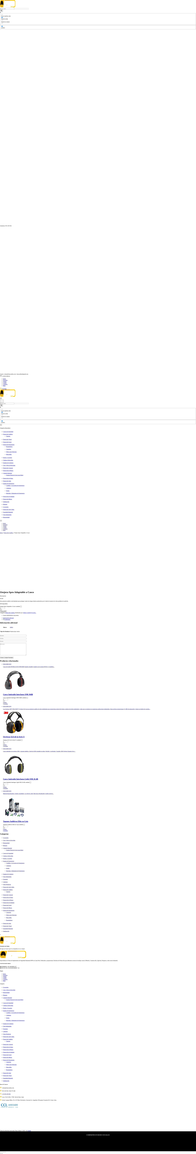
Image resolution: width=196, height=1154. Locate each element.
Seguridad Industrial (8, 512)
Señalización (6, 501)
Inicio (4, 378)
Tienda (4, 381)
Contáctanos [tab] (7, 619)
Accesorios (5, 507)
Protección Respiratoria (8, 444)
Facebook (63, 1138)
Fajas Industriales (7, 514)
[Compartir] (3, 1152)
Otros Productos (7, 884)
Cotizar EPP (3, 611)
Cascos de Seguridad (8, 431)
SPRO (11, 627)
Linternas (5, 882)
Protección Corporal (8, 468)
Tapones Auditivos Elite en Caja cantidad (13, 824)
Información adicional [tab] (8, 618)
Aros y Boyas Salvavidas (9, 465)
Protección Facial (7, 442)
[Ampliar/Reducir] (0, 1152)
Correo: (2, 374)
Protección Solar (7, 481)
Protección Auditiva (8, 434)
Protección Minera (7, 499)
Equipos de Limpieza (8, 462)
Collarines (8, 488)
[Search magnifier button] (1, 11)
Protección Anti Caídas (8, 509)
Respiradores (9, 446)
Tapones (8, 436)
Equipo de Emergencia (8, 483)
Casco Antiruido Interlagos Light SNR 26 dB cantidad (16, 782)
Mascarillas (9, 454)
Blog (4, 385)
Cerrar (1, 1150)
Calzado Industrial (7, 473)
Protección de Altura (8, 478)
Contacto (5, 384)
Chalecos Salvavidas (8, 460)
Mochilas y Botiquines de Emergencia (15, 493)
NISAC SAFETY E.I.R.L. (29, 612)
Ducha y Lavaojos (7, 457)
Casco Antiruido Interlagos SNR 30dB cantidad (14, 697)
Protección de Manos (8, 470)
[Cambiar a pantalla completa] (2, 1152)
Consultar (4, 388)
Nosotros (5, 380)
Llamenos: (2, 225)
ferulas (7, 490)
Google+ (63, 1143)
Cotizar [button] (5, 702)
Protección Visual (7, 439)
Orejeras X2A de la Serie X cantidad (12, 740)
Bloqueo (5, 504)
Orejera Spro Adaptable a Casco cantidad (10, 606)
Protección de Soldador (8, 496)
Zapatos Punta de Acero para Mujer (14, 475)
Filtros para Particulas (11, 451)
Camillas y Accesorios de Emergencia (15, 485)
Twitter (63, 1140)
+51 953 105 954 (6, 1094)
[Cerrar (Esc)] (5, 1152)
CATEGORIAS (6, 376)
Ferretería (5, 879)
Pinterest (63, 1146)
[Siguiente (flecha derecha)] (2, 1153)
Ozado (29, 1130)
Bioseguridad (6, 517)
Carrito (4, 383)
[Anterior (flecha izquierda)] (0, 1153)
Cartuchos (8, 449)
